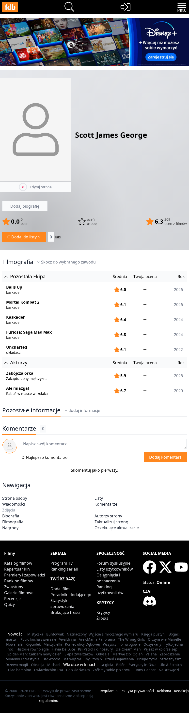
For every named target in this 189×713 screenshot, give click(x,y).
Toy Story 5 (93, 659)
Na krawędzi (169, 669)
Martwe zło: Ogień (127, 654)
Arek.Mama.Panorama (97, 639)
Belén (121, 664)
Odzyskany (152, 644)
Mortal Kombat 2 (22, 302)
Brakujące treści (65, 612)
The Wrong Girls (131, 639)
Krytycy (103, 612)
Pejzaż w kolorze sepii (161, 649)
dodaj (84, 410)
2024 (178, 319)
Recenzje (12, 598)
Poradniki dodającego (70, 594)
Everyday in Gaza (142, 664)
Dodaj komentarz (165, 457)
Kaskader (15, 317)
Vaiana (151, 654)
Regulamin (109, 690)
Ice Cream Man (128, 649)
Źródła (102, 618)
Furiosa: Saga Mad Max (29, 332)
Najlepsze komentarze (46, 457)
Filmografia (17, 262)
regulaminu (48, 700)
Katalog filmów (18, 563)
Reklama (164, 690)
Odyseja (103, 654)
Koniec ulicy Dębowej (82, 644)
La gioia (106, 664)
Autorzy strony (108, 516)
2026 (178, 289)
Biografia (10, 516)
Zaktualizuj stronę (111, 522)
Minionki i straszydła (23, 659)
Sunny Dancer (144, 669)
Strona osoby (14, 498)
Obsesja (37, 664)
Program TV (61, 563)
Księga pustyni (153, 634)
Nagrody (10, 527)
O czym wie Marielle (164, 639)
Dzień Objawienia (119, 659)
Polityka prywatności (137, 690)
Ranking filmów (18, 581)
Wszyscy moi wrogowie (122, 644)
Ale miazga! (17, 388)
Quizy (9, 604)
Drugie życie (147, 659)
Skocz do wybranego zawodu (68, 262)
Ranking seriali (64, 569)
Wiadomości (13, 504)
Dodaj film (60, 588)
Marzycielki (53, 644)
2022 (178, 349)
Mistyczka (35, 634)
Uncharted (16, 347)
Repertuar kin (17, 569)
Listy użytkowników (114, 569)
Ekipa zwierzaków (78, 654)
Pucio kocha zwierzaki (38, 639)
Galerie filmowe (18, 592)
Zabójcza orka (19, 373)
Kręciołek (33, 644)
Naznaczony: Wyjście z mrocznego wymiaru (102, 634)
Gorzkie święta (78, 669)
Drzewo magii (16, 664)
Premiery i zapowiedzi (24, 575)
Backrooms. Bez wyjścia (62, 659)
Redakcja (181, 690)
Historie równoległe (32, 649)
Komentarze (105, 504)
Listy (98, 498)
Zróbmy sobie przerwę (111, 669)
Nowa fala (14, 644)
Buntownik (55, 634)
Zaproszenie (170, 654)
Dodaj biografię (24, 206)
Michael (53, 664)
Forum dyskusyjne (113, 563)
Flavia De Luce (63, 649)
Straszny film (170, 659)
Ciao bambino (19, 669)
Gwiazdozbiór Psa (48, 669)
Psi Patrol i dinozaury (95, 649)
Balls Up (14, 287)
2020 (178, 390)
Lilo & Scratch (170, 664)
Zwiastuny (13, 586)
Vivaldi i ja (67, 639)
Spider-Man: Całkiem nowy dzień (34, 654)
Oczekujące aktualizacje (116, 527)
